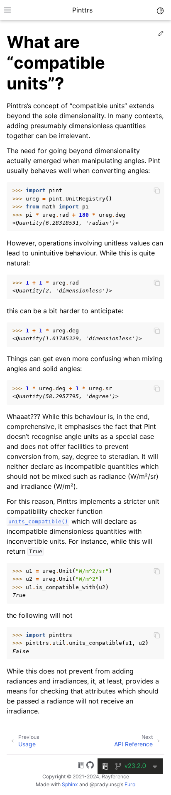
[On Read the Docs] (81, 766)
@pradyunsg (105, 784)
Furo (130, 784)
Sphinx (70, 784)
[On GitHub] (90, 766)
